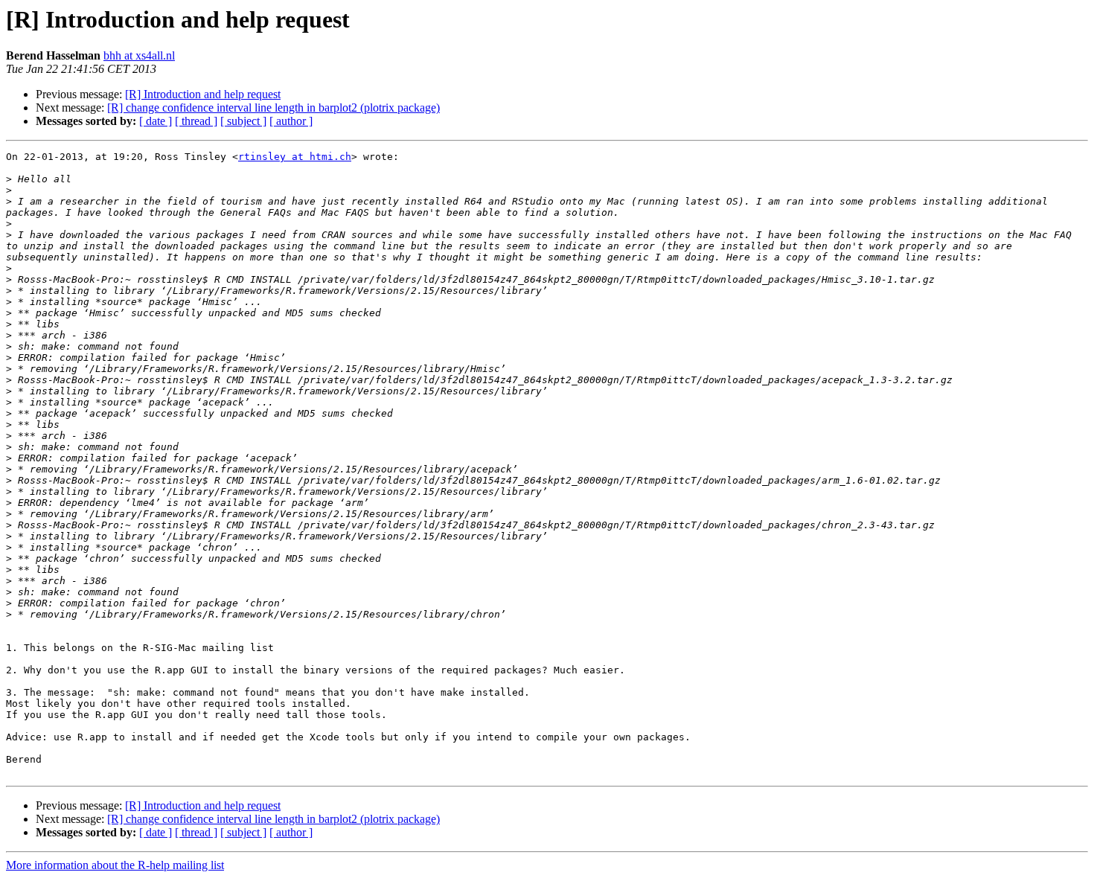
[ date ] (155, 121)
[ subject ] (243, 121)
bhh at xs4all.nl (139, 55)
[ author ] (291, 121)
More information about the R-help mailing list (115, 865)
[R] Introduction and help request (203, 94)
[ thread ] (196, 121)
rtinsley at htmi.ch (294, 156)
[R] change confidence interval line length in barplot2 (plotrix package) (273, 107)
